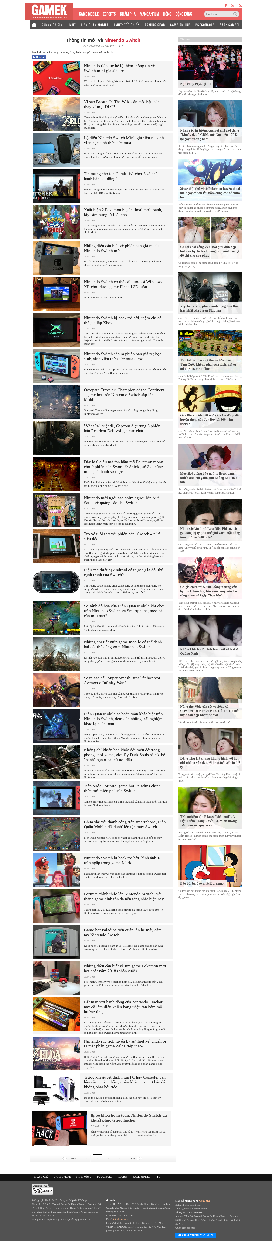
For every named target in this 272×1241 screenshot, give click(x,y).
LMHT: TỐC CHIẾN (127, 24)
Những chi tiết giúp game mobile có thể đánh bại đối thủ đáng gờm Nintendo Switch (123, 644)
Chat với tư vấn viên (197, 1235)
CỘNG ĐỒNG (184, 13)
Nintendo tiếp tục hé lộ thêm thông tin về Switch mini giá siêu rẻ (119, 68)
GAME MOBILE (89, 13)
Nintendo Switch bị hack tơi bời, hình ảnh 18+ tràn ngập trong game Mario (124, 860)
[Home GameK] (34, 24)
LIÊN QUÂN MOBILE (95, 24)
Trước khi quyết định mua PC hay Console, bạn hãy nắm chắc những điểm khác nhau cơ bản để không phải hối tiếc (125, 1082)
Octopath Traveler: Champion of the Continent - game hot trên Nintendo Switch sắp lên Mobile (124, 394)
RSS (158, 1177)
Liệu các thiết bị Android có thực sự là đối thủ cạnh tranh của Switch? (123, 572)
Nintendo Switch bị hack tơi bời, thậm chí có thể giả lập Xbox (123, 320)
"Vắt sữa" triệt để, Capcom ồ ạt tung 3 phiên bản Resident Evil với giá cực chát (122, 428)
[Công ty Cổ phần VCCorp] (42, 1189)
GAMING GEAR (155, 24)
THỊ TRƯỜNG (84, 1177)
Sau (133, 1158)
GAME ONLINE (180, 24)
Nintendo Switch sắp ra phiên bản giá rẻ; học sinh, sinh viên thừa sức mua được (122, 356)
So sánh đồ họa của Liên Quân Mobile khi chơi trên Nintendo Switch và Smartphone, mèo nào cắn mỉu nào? (124, 610)
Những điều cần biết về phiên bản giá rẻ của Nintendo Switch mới (122, 248)
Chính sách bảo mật (185, 1227)
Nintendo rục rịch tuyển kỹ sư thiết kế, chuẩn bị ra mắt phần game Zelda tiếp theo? (125, 1043)
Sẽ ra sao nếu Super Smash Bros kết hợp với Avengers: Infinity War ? (122, 680)
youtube (232, 5)
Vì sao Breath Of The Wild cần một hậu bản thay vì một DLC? (122, 104)
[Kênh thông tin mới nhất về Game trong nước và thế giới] (49, 11)
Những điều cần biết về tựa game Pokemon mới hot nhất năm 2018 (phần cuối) (125, 968)
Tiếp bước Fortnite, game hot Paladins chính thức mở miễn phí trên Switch (122, 788)
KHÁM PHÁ (128, 13)
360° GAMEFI (229, 24)
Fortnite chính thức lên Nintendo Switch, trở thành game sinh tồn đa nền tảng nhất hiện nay (124, 896)
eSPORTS (109, 13)
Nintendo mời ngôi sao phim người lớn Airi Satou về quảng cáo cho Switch (121, 500)
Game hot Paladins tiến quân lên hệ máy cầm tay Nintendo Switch (123, 932)
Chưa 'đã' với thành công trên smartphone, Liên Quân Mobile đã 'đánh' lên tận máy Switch (125, 824)
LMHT (72, 24)
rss (240, 5)
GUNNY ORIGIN (52, 24)
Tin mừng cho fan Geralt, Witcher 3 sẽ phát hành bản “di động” (121, 176)
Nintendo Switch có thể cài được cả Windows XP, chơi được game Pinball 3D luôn (123, 284)
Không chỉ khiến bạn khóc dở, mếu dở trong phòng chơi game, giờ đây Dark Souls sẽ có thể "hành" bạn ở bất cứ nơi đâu (124, 754)
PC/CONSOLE (205, 24)
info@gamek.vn (121, 1219)
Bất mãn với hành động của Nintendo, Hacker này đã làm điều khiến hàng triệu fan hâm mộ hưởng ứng (123, 1007)
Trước (72, 1158)
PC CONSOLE (104, 1177)
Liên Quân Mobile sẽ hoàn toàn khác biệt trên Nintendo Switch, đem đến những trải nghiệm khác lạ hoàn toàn (123, 718)
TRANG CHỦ (41, 1177)
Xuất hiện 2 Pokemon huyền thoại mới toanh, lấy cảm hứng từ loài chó (123, 212)
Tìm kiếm (236, 14)
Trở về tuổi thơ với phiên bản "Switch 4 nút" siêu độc (122, 536)
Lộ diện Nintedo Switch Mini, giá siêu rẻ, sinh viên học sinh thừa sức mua (124, 140)
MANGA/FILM (149, 13)
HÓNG (167, 13)
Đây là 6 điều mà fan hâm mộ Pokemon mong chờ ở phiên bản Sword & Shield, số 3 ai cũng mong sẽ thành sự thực (123, 466)
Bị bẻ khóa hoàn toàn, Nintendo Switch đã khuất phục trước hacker (129, 1117)
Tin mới (185, 39)
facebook (226, 5)
